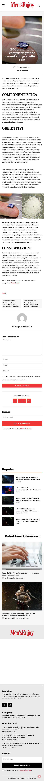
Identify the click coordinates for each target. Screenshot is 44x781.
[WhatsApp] (29, 401)
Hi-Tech (26, 45)
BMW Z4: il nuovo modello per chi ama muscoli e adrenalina (31, 304)
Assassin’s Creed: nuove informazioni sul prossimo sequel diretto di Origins (18, 614)
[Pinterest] (24, 401)
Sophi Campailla (10, 578)
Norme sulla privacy (25, 428)
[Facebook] (15, 401)
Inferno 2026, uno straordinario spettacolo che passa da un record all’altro (28, 479)
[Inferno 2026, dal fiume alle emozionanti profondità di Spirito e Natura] (8, 490)
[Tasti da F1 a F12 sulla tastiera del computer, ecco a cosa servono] (22, 556)
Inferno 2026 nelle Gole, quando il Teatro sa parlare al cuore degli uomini (27, 521)
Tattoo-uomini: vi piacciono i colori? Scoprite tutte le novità (11, 304)
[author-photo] (3, 578)
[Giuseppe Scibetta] (14, 67)
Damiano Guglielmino (11, 618)
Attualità (5, 739)
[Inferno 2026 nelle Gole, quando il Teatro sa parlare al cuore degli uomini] (8, 521)
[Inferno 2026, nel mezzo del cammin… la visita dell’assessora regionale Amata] (8, 511)
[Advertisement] (22, 446)
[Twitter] (20, 401)
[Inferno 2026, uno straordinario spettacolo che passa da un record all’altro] (8, 479)
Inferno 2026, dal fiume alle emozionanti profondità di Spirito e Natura (28, 490)
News (17, 45)
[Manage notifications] (39, 776)
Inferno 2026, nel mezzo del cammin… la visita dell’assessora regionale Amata (27, 511)
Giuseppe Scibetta (23, 67)
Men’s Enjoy (14, 283)
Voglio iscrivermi (21, 423)
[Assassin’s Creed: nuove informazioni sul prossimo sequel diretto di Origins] (22, 596)
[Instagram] (10, 705)
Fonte (4, 293)
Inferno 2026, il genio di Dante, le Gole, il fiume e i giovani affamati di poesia (28, 500)
